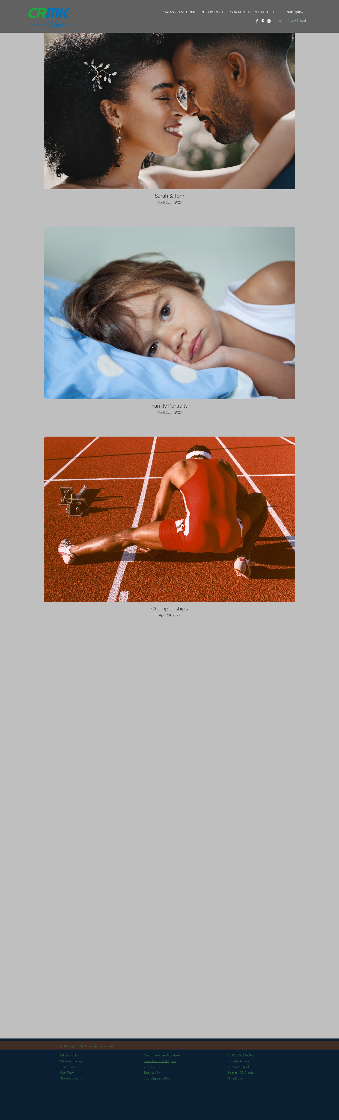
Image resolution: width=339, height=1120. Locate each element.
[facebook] (257, 21)
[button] (213, 12)
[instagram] (269, 21)
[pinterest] (263, 21)
